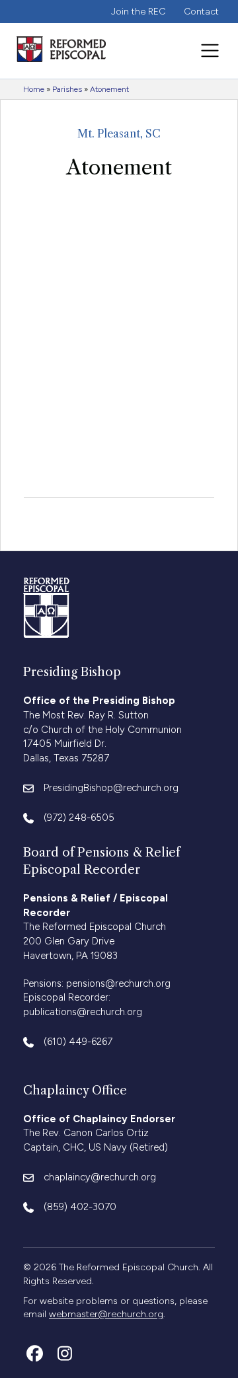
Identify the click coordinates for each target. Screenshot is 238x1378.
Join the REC (138, 11)
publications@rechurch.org (82, 1012)
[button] (34, 1353)
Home (33, 89)
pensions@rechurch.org (118, 983)
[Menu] (209, 50)
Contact (201, 11)
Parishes (67, 89)
